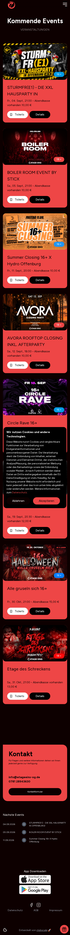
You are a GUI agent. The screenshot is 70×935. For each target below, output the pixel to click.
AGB (36, 910)
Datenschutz (19, 492)
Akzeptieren (46, 501)
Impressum (55, 910)
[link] (24, 777)
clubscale (41, 930)
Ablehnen (18, 501)
